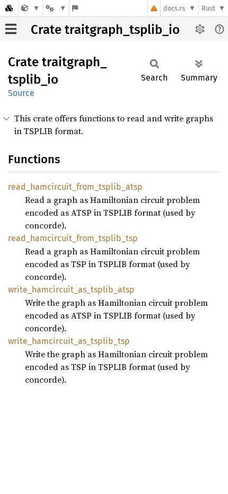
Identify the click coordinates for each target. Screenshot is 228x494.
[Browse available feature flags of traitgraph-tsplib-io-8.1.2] (75, 8)
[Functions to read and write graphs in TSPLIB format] (30, 8)
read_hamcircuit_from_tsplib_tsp (73, 238)
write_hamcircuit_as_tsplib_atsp (71, 290)
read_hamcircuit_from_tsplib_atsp (75, 187)
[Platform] (55, 8)
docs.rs (174, 8)
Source (21, 93)
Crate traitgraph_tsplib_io (105, 29)
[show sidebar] (11, 29)
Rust (208, 8)
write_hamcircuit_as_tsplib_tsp (69, 341)
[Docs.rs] (9, 8)
